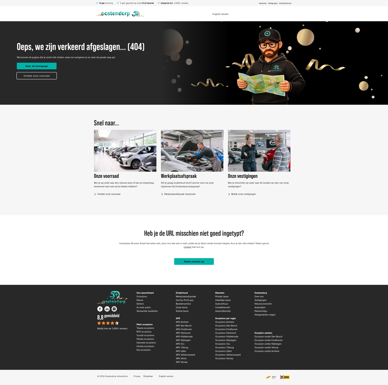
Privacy (137, 376)
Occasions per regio (225, 318)
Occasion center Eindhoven (268, 340)
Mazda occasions (145, 338)
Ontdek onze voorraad (37, 75)
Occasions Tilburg (224, 347)
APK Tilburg (182, 347)
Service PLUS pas (185, 300)
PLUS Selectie (148, 3)
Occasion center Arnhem (266, 351)
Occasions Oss (222, 343)
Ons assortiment (145, 292)
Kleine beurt (182, 310)
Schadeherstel (222, 307)
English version (166, 376)
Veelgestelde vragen (265, 314)
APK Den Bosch (184, 325)
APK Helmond (183, 332)
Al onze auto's (144, 307)
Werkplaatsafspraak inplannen (180, 193)
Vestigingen (260, 300)
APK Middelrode (184, 336)
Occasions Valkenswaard (228, 354)
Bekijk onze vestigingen (243, 193)
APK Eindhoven (184, 329)
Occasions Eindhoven (226, 329)
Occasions (142, 296)
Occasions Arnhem (224, 321)
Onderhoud (182, 292)
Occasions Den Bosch (226, 325)
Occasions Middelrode (226, 336)
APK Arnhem (182, 321)
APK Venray (181, 361)
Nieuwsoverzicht (263, 303)
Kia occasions (144, 349)
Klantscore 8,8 (167, 3)
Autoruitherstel (223, 310)
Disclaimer (148, 376)
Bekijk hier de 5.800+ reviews (112, 328)
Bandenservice (183, 303)
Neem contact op (194, 261)
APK (178, 318)
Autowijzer (259, 307)
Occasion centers (263, 332)
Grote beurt (181, 307)
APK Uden (181, 351)
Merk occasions (145, 324)
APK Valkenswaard (185, 354)
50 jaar (102, 3)
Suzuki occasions (145, 335)
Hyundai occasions (146, 342)
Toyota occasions (145, 327)
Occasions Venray (224, 358)
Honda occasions (145, 346)
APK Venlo (181, 358)
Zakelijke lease (223, 300)
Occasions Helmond (225, 332)
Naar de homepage (37, 66)
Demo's (140, 303)
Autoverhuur (221, 303)
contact (187, 246)
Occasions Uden (223, 351)
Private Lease (222, 296)
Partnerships (260, 310)
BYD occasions (144, 331)
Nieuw (140, 300)
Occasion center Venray (266, 347)
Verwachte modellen (147, 310)
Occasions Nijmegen (225, 340)
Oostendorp (260, 292)
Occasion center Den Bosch (268, 336)
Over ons (259, 296)
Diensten (219, 292)
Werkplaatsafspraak (186, 296)
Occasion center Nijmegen (267, 343)
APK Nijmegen (183, 340)
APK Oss (180, 343)
